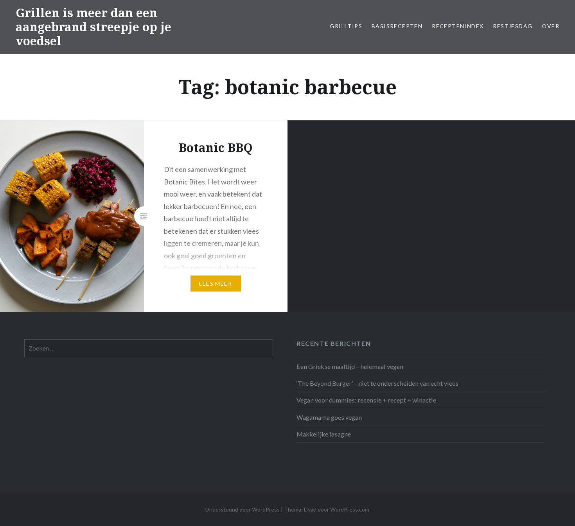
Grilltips (346, 26)
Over (550, 26)
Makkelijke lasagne (323, 434)
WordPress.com (349, 509)
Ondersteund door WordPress (242, 509)
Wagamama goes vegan (329, 417)
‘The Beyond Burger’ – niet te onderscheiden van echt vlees (377, 383)
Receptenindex (457, 26)
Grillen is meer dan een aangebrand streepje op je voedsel (93, 27)
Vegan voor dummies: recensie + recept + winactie (366, 400)
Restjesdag (512, 26)
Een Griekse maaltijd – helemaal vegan (349, 366)
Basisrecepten (397, 26)
